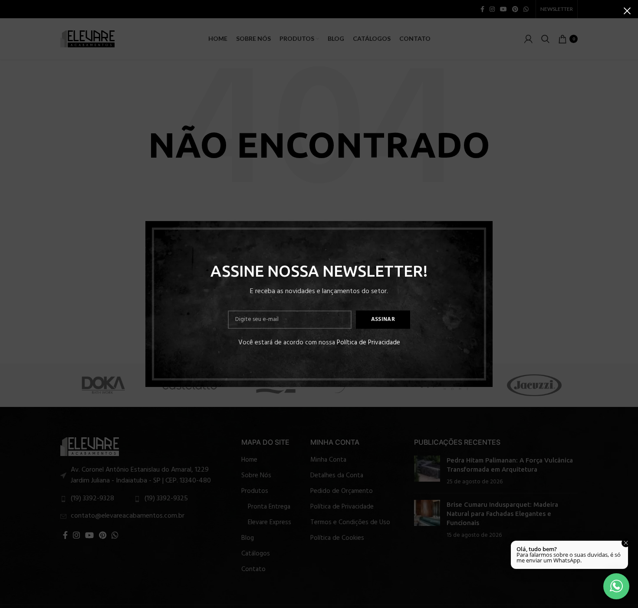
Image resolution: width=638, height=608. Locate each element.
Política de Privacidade (368, 342)
